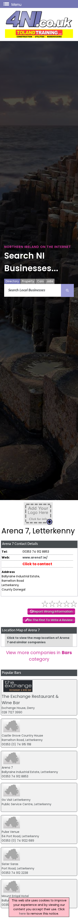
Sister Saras (10, 864)
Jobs (50, 281)
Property (28, 281)
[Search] (67, 290)
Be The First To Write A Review (50, 620)
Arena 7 (7, 767)
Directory (12, 281)
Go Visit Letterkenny (16, 800)
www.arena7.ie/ (34, 557)
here (22, 914)
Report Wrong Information (53, 611)
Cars (40, 281)
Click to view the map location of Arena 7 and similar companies (38, 640)
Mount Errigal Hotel (15, 896)
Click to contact (37, 563)
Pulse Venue (10, 832)
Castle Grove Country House (22, 735)
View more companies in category (39, 656)
